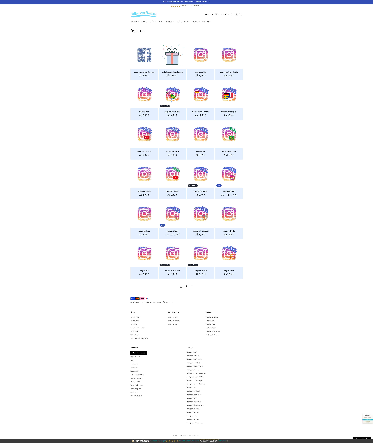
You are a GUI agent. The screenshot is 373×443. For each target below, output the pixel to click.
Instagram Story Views (201, 271)
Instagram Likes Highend (144, 191)
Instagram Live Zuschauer (200, 191)
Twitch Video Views (174, 321)
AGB (131, 360)
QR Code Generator (136, 396)
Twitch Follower (173, 317)
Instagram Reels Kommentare (201, 231)
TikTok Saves (134, 335)
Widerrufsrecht (135, 357)
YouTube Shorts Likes (212, 335)
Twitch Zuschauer (173, 324)
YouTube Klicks (210, 321)
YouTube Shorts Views (213, 331)
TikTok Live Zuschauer (137, 328)
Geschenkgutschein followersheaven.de (172, 72)
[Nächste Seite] (192, 286)
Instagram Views (192, 398)
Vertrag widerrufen (139, 353)
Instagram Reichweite (229, 231)
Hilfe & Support (135, 382)
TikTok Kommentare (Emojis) (139, 338)
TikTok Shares (134, 331)
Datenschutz (134, 367)
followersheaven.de (183, 435)
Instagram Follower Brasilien (172, 112)
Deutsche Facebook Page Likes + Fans (144, 72)
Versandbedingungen (136, 385)
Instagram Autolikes (200, 72)
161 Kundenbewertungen (367, 419)
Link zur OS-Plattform (137, 374)
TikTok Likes (134, 324)
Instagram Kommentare (172, 151)
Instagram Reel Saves (144, 231)
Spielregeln (133, 392)
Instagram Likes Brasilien (229, 151)
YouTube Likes (210, 324)
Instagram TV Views (229, 271)
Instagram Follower (144, 112)
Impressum (133, 364)
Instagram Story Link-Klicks (172, 271)
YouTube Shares (211, 328)
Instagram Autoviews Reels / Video (229, 72)
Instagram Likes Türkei (172, 191)
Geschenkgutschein (136, 378)
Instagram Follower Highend (228, 112)
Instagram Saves (144, 271)
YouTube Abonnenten (212, 317)
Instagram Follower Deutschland (200, 112)
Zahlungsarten (134, 371)
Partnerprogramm (135, 389)
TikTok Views (134, 321)
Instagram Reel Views (172, 231)
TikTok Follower (135, 317)
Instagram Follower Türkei (144, 151)
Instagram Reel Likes (228, 191)
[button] (134, 22)
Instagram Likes (200, 151)
